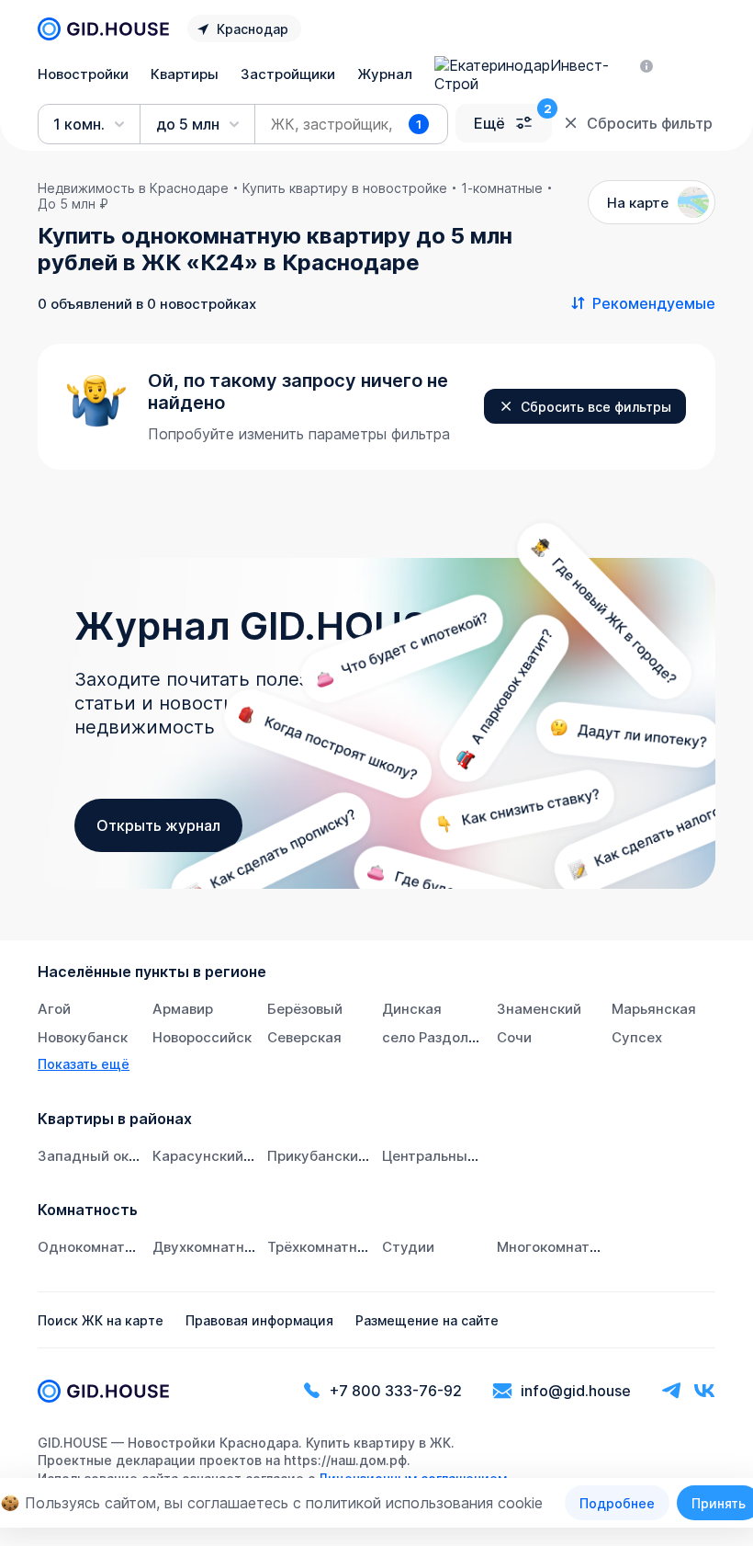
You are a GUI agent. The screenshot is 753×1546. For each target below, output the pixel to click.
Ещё (489, 123)
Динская (412, 1008)
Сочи (514, 1037)
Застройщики (288, 74)
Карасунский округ (219, 1156)
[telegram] (671, 1391)
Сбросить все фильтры (596, 407)
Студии (408, 1247)
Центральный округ (450, 1156)
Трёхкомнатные (321, 1247)
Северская (304, 1037)
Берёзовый (305, 1008)
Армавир (182, 1008)
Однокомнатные (95, 1247)
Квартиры (185, 74)
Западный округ (95, 1156)
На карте (638, 202)
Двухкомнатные (208, 1247)
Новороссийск (202, 1037)
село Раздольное (441, 1037)
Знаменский (539, 1008)
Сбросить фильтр (650, 123)
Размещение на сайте (427, 1320)
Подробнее (617, 1503)
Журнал (384, 74)
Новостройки (83, 74)
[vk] (704, 1391)
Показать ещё (83, 1064)
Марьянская (654, 1008)
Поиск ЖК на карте (100, 1320)
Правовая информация (259, 1320)
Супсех (637, 1037)
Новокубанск (83, 1037)
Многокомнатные (557, 1247)
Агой (54, 1008)
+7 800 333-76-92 (396, 1390)
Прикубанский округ (338, 1156)
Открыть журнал (158, 825)
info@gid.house (576, 1390)
